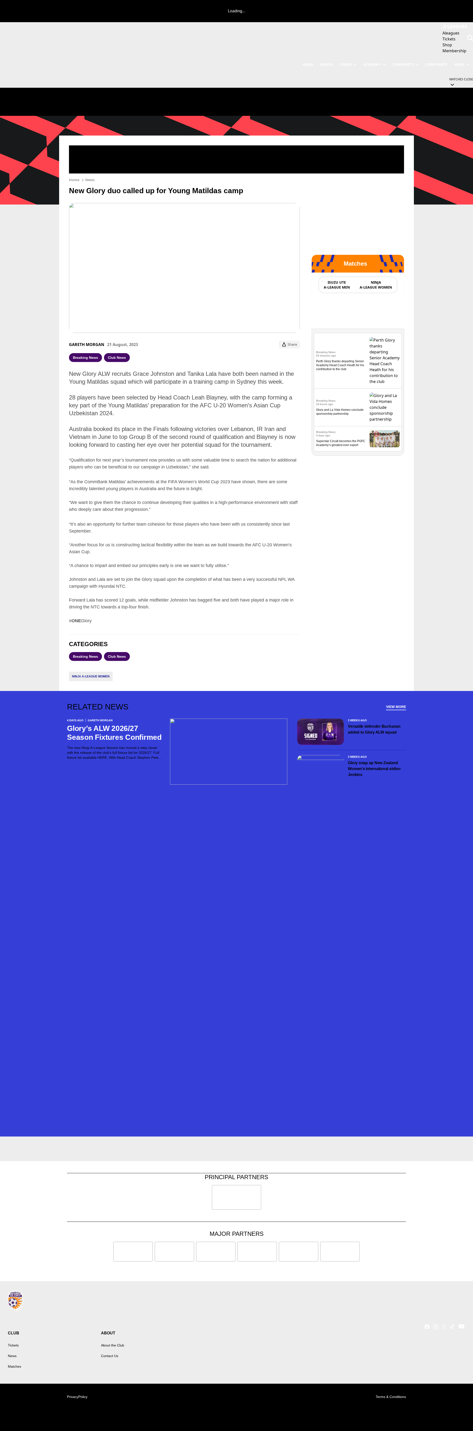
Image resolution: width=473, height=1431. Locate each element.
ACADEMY (372, 65)
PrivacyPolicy (77, 1397)
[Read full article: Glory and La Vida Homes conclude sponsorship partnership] (385, 407)
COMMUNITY (403, 65)
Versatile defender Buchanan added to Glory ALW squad (374, 729)
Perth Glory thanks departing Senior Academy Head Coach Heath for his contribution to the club (340, 365)
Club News (117, 358)
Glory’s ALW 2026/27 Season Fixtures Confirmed (114, 732)
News (90, 179)
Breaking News (85, 358)
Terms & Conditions (391, 1397)
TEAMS (345, 65)
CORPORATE (436, 65)
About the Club (112, 1345)
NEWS (308, 65)
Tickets (13, 1345)
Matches (14, 1366)
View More (396, 707)
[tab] (336, 284)
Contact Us (109, 1356)
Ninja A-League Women (91, 676)
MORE (459, 65)
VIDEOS (326, 65)
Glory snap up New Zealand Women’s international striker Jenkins (374, 769)
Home (74, 179)
